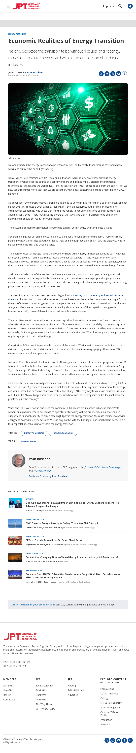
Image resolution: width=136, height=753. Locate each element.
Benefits (7, 690)
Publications (42, 690)
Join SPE (7, 685)
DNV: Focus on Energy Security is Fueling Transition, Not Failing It (62, 523)
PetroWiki (41, 699)
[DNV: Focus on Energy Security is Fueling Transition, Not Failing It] (15, 523)
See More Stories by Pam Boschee (48, 476)
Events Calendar (44, 685)
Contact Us (9, 699)
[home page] (27, 6)
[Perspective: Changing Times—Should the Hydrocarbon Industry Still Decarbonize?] (15, 557)
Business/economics (62, 433)
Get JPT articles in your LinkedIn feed (33, 604)
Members (9, 679)
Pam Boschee (39, 459)
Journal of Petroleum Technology (24, 75)
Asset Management (110, 707)
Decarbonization (34, 553)
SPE (38, 679)
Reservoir (105, 724)
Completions (107, 688)
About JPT (73, 685)
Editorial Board (76, 690)
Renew (7, 694)
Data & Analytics (109, 693)
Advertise (73, 694)
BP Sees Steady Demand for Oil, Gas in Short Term (54, 540)
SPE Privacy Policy (45, 708)
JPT (70, 679)
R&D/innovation (34, 570)
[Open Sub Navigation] (113, 6)
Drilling (104, 698)
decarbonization (28, 441)
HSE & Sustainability (111, 702)
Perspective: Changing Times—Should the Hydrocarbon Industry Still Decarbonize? (72, 557)
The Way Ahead (44, 704)
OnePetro (41, 694)
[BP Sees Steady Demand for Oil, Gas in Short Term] (15, 540)
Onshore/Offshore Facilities (110, 714)
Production (106, 719)
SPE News (30, 499)
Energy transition (17, 34)
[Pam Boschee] (18, 461)
